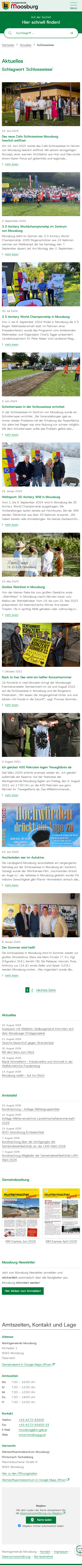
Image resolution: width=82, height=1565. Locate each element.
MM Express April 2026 (61, 1241)
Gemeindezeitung (15, 1179)
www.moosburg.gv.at (32, 1435)
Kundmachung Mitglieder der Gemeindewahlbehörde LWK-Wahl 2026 (40, 1158)
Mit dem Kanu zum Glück (18, 1052)
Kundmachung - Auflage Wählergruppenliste (30, 1109)
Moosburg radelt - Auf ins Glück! (23, 1075)
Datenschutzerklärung (16, 1557)
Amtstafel (9, 1095)
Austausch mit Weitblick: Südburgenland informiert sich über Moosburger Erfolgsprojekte (38, 1031)
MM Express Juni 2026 (21, 1241)
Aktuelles (25, 45)
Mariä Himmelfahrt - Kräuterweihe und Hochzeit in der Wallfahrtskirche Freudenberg (37, 1064)
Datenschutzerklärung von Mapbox (43, 1513)
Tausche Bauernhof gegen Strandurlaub (28, 1043)
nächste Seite (46, 990)
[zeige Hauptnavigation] (73, 5)
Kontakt (45, 1552)
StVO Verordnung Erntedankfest (23, 1132)
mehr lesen (11, 164)
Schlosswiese (45, 45)
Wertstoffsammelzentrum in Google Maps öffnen (36, 1480)
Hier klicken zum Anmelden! (23, 1291)
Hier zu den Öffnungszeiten (19, 1473)
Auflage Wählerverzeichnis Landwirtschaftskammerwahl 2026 (38, 1121)
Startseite (8, 45)
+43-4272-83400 (31, 1420)
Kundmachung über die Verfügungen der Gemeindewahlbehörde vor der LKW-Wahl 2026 (34, 1144)
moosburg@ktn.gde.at (33, 1430)
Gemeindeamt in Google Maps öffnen (28, 1364)
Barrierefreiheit (43, 1557)
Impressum (61, 1552)
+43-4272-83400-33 (34, 1425)
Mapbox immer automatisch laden (43, 1526)
